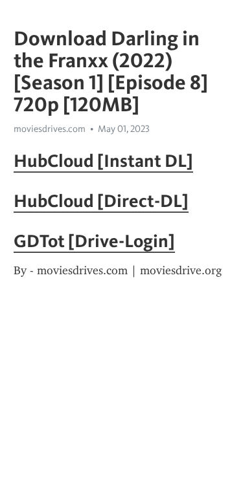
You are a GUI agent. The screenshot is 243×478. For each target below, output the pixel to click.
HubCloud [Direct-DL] (101, 201)
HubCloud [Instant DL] (103, 160)
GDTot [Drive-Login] (94, 241)
